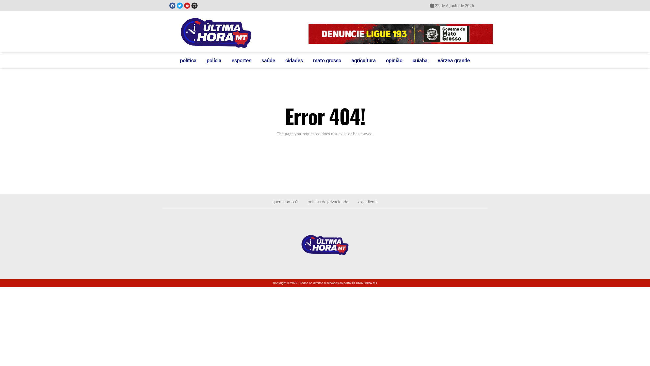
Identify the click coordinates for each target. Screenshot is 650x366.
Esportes (241, 60)
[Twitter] (180, 6)
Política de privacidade (328, 202)
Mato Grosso (327, 60)
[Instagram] (194, 6)
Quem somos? (285, 202)
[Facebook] (172, 6)
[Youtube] (187, 6)
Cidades (294, 60)
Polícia (214, 60)
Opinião (394, 60)
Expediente (368, 202)
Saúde (268, 60)
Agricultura (363, 60)
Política (188, 60)
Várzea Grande (454, 60)
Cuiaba (420, 60)
